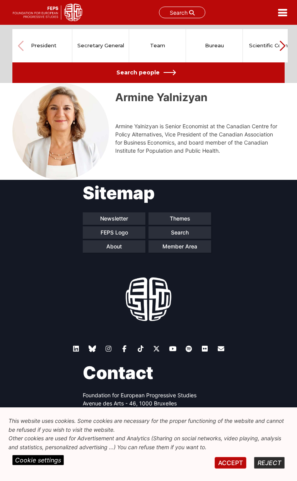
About (114, 246)
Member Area (179, 246)
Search (179, 12)
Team (157, 45)
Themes (180, 218)
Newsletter (114, 218)
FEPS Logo (114, 232)
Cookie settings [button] (38, 460)
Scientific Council (271, 45)
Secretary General (100, 45)
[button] (282, 46)
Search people (138, 72)
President (43, 45)
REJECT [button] (269, 463)
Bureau (214, 45)
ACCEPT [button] (230, 463)
